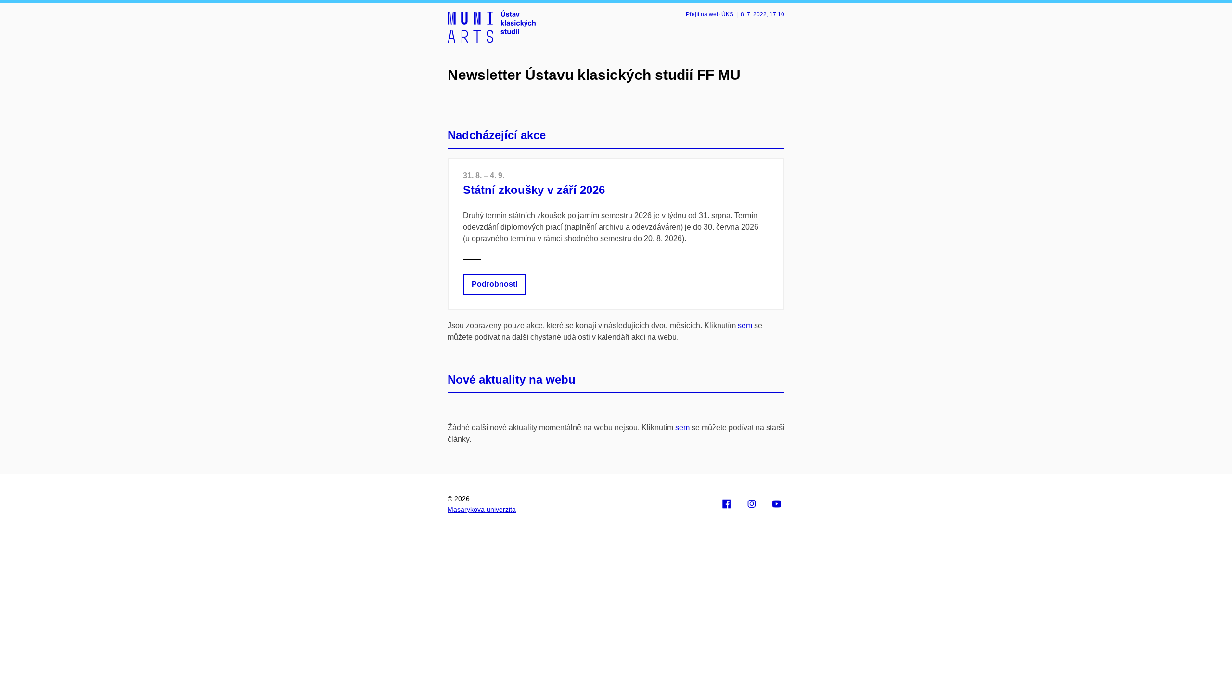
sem (745, 325)
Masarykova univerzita (482, 509)
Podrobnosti (494, 284)
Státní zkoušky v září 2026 (534, 189)
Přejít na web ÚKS (709, 14)
